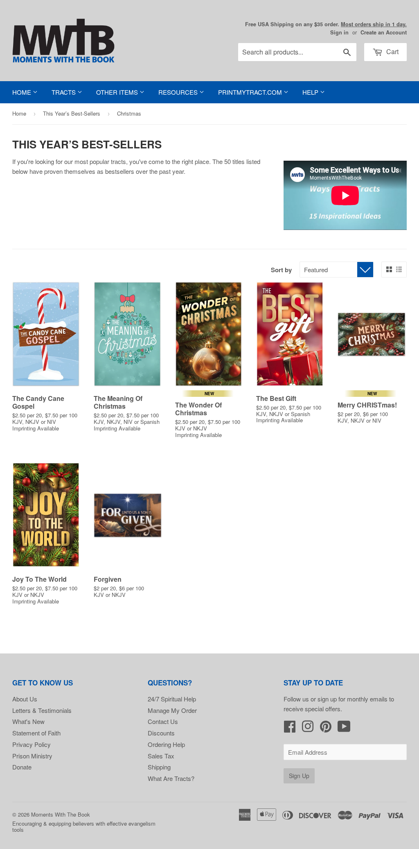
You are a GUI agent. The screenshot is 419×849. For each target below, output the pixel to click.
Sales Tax (161, 755)
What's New (28, 721)
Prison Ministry (32, 755)
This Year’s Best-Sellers (71, 113)
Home (22, 92)
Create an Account (383, 32)
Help (311, 92)
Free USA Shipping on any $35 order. (326, 24)
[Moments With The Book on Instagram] (308, 728)
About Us (24, 698)
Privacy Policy (31, 744)
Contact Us (163, 721)
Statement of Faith (36, 732)
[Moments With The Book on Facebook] (290, 728)
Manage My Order (172, 710)
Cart (392, 51)
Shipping (159, 767)
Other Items (118, 92)
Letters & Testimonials (42, 710)
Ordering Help (166, 744)
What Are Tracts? (171, 778)
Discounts (161, 732)
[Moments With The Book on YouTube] (344, 728)
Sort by (281, 269)
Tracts (64, 92)
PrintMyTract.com (251, 92)
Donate (22, 767)
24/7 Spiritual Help (172, 698)
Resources (178, 92)
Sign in (339, 32)
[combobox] (297, 52)
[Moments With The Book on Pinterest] (326, 728)
